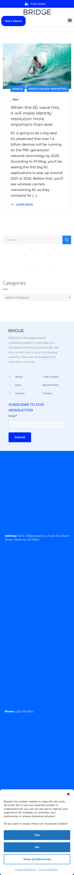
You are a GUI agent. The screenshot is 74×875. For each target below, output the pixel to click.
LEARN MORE (24, 204)
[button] (68, 794)
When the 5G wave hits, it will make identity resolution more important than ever (35, 116)
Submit (20, 437)
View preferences (37, 859)
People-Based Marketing (48, 88)
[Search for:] (37, 239)
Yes (37, 835)
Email (13, 416)
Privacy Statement (47, 869)
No (37, 847)
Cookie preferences (25, 869)
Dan (16, 99)
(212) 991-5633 (24, 711)
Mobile (17, 88)
